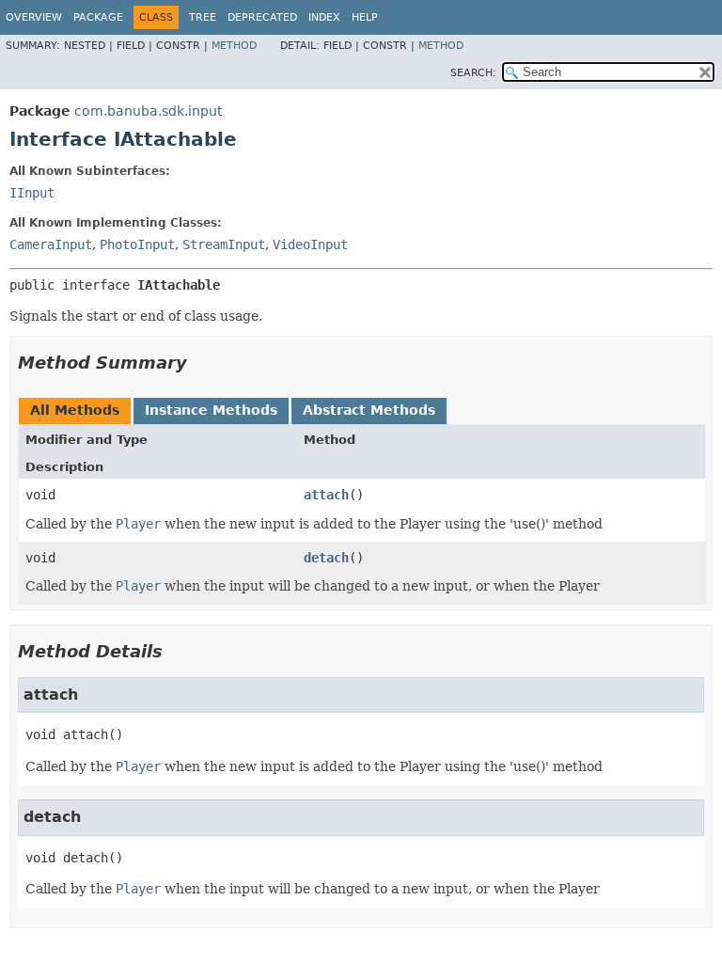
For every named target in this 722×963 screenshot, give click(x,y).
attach (326, 494)
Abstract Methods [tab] (369, 410)
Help (365, 17)
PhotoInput (137, 244)
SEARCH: (473, 73)
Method (234, 45)
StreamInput (223, 244)
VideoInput (310, 244)
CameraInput (50, 244)
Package (98, 17)
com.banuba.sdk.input (148, 110)
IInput (32, 192)
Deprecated (262, 17)
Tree (202, 17)
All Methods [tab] (74, 410)
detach (326, 557)
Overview (34, 17)
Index (324, 17)
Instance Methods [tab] (211, 410)
